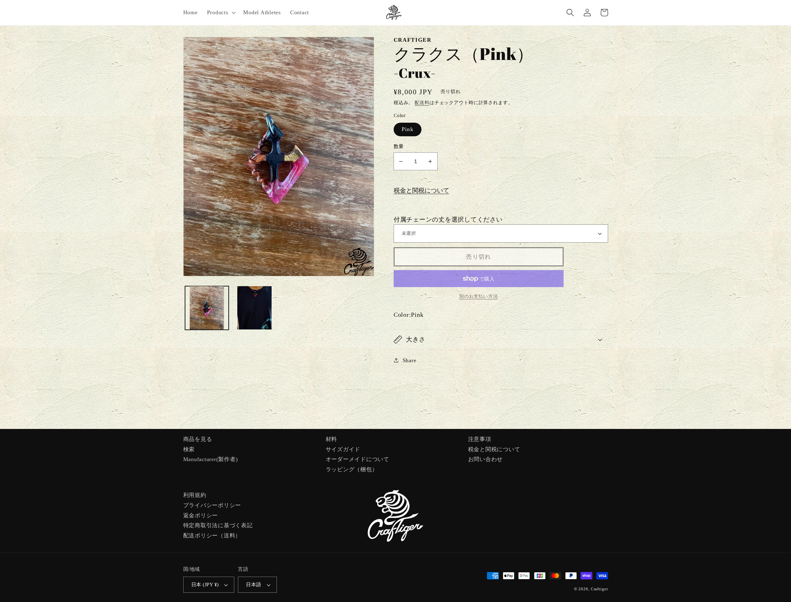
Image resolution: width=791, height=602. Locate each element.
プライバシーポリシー (212, 505)
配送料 (422, 102)
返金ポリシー (200, 515)
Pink (407, 129)
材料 (331, 439)
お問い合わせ (485, 459)
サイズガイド (343, 449)
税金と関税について (421, 190)
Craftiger (599, 589)
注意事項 (479, 439)
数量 (399, 146)
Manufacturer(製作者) (210, 459)
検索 (189, 449)
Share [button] (410, 360)
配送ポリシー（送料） (212, 535)
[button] (220, 13)
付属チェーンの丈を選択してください (448, 219)
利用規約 (194, 495)
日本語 (253, 584)
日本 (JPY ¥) (205, 584)
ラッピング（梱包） (352, 469)
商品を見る (197, 439)
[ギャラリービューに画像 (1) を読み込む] (207, 308)
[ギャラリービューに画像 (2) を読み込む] (255, 308)
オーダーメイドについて (357, 459)
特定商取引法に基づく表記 (218, 525)
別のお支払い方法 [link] (478, 296)
